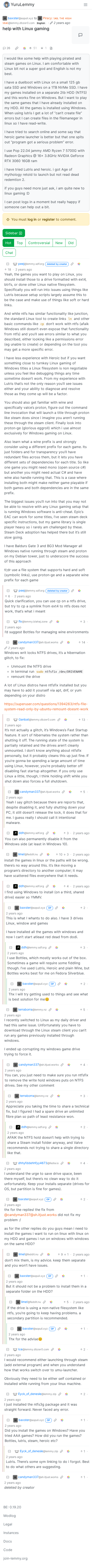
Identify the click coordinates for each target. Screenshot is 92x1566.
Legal (7, 1524)
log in (32, 219)
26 (8, 48)
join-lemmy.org (15, 1558)
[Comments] (81, 35)
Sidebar (11, 233)
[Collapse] (7, 264)
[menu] (86, 4)
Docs (7, 1541)
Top (20, 243)
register (48, 219)
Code (7, 1550)
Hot (8, 243)
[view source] (51, 47)
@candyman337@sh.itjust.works (30, 1215)
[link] (16, 48)
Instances (11, 1533)
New (59, 243)
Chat (9, 253)
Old (71, 243)
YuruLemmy (22, 4)
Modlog (9, 1515)
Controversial (39, 243)
